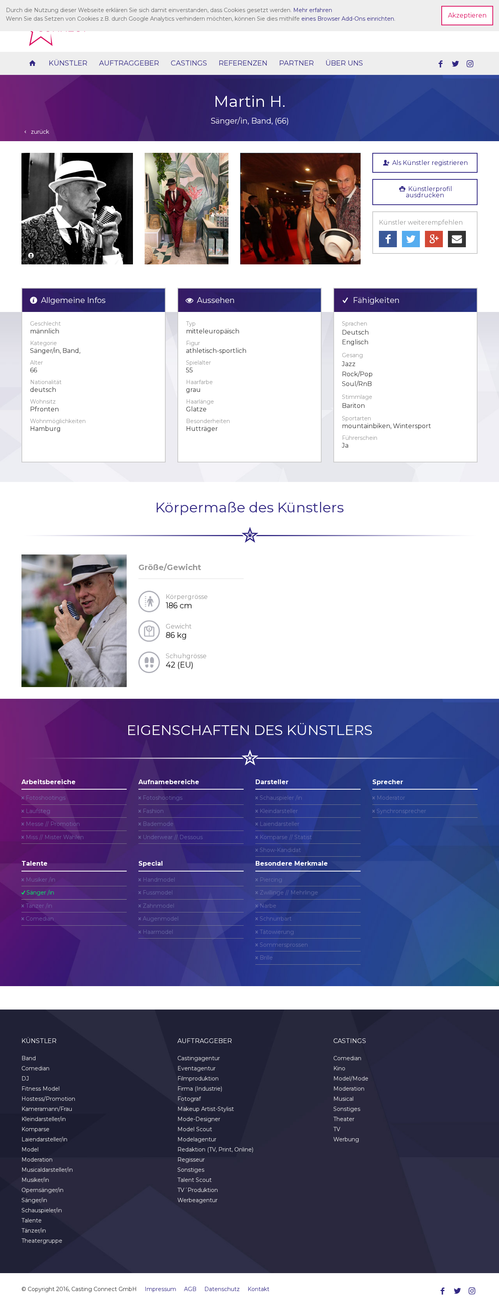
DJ (25, 1078)
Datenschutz (222, 1289)
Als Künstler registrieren (429, 163)
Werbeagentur (197, 1200)
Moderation (37, 1159)
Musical (343, 1098)
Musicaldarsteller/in (47, 1169)
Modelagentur (196, 1139)
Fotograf (189, 1098)
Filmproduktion (198, 1078)
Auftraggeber (129, 63)
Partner (296, 63)
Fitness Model (40, 1088)
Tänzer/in (33, 1230)
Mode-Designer (198, 1119)
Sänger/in (34, 1200)
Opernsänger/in (42, 1190)
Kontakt (258, 1289)
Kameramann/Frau (46, 1108)
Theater (343, 1119)
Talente (31, 1220)
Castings (189, 63)
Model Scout (194, 1129)
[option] (77, 208)
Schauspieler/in (41, 1210)
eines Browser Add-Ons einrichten (347, 18)
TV (336, 1129)
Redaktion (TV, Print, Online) (215, 1149)
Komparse (35, 1129)
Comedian (35, 1068)
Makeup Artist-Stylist (205, 1108)
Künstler (68, 63)
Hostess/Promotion (48, 1098)
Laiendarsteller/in (44, 1139)
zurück (39, 131)
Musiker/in (35, 1179)
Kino (339, 1068)
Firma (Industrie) (199, 1088)
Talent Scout (194, 1179)
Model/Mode (350, 1078)
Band (28, 1058)
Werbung (346, 1139)
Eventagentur (196, 1068)
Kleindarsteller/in (43, 1119)
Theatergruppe (41, 1240)
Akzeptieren (467, 15)
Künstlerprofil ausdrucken (429, 192)
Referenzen (243, 63)
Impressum (160, 1289)
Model (30, 1149)
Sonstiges (190, 1169)
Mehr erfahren (312, 10)
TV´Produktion (197, 1190)
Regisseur (191, 1159)
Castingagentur (198, 1058)
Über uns (344, 63)
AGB (190, 1289)
